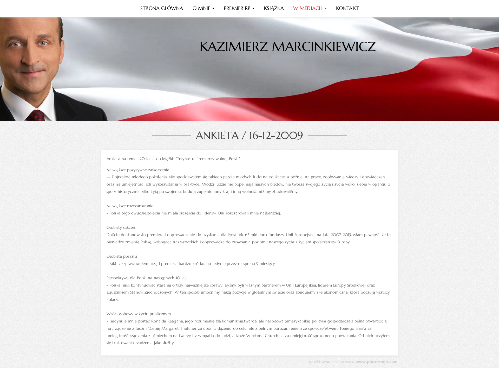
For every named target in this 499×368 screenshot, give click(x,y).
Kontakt (347, 8)
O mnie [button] (202, 8)
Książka (274, 8)
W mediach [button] (308, 8)
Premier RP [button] (238, 8)
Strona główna (161, 8)
